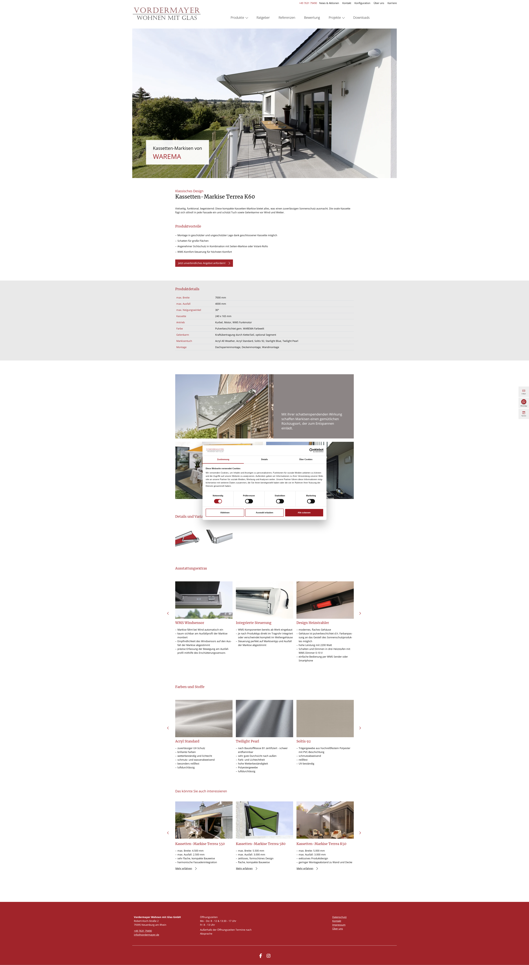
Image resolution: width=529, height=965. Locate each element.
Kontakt (346, 3)
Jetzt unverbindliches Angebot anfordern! (202, 263)
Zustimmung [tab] (223, 459)
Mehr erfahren (183, 868)
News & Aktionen (329, 3)
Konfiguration (362, 3)
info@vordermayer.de (146, 934)
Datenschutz (339, 917)
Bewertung (312, 17)
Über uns (379, 3)
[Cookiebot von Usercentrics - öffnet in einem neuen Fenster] (311, 450)
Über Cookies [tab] (305, 459)
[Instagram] (268, 955)
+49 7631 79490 (308, 3)
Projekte (335, 17)
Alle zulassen (304, 513)
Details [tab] (264, 459)
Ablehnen (225, 513)
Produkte (237, 17)
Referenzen (287, 17)
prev (169, 614)
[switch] (249, 501)
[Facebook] (260, 955)
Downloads (361, 17)
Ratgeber (263, 17)
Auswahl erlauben (264, 513)
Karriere (392, 3)
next (360, 614)
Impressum (339, 924)
